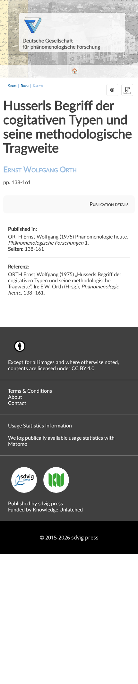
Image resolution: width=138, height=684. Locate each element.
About (15, 397)
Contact (17, 403)
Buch (25, 86)
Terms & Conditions (30, 391)
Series (12, 86)
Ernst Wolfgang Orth (40, 170)
